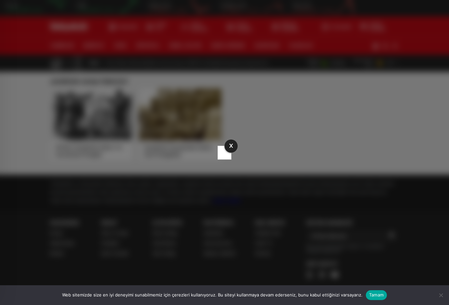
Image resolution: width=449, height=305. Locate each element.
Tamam (376, 294)
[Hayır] (440, 295)
